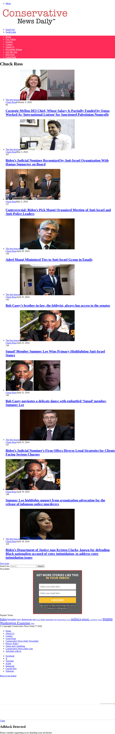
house (43, 620)
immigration (50, 620)
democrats (27, 619)
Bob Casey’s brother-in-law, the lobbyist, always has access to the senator (58, 305)
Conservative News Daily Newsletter (22, 641)
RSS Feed (10, 54)
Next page (4, 563)
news (68, 619)
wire (32, 623)
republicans (94, 619)
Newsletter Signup (14, 49)
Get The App (11, 52)
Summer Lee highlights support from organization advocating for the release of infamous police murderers (55, 502)
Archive (9, 42)
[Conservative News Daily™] (35, 25)
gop (34, 619)
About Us (10, 47)
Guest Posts (11, 57)
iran (55, 620)
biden (3, 619)
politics (76, 619)
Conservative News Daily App (19, 648)
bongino (12, 619)
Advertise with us (13, 651)
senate (100, 619)
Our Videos (11, 39)
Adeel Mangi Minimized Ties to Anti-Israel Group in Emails (49, 259)
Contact (9, 44)
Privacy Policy (12, 643)
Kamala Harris (62, 619)
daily (19, 619)
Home (8, 37)
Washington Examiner (15, 623)
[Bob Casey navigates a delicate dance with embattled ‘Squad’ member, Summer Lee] (33, 390)
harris (38, 619)
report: (86, 619)
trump (108, 619)
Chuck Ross (11, 102)
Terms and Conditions (15, 646)
